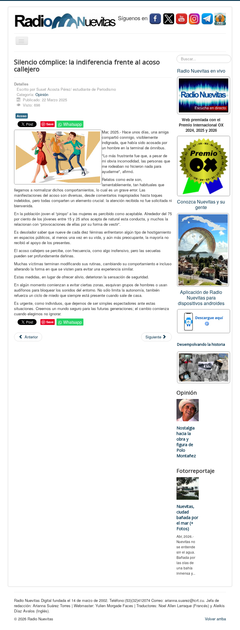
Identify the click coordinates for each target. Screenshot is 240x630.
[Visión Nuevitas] (181, 18)
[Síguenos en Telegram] (207, 18)
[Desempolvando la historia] (203, 366)
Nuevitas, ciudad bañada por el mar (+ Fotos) (187, 517)
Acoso (22, 116)
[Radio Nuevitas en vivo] (220, 18)
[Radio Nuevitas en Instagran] (194, 18)
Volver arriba (215, 619)
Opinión (41, 94)
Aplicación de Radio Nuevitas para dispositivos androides (201, 298)
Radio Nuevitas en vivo (201, 70)
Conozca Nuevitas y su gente (201, 204)
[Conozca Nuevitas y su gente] (202, 249)
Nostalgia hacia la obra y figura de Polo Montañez (186, 441)
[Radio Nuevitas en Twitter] (168, 18)
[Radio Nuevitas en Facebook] (155, 18)
